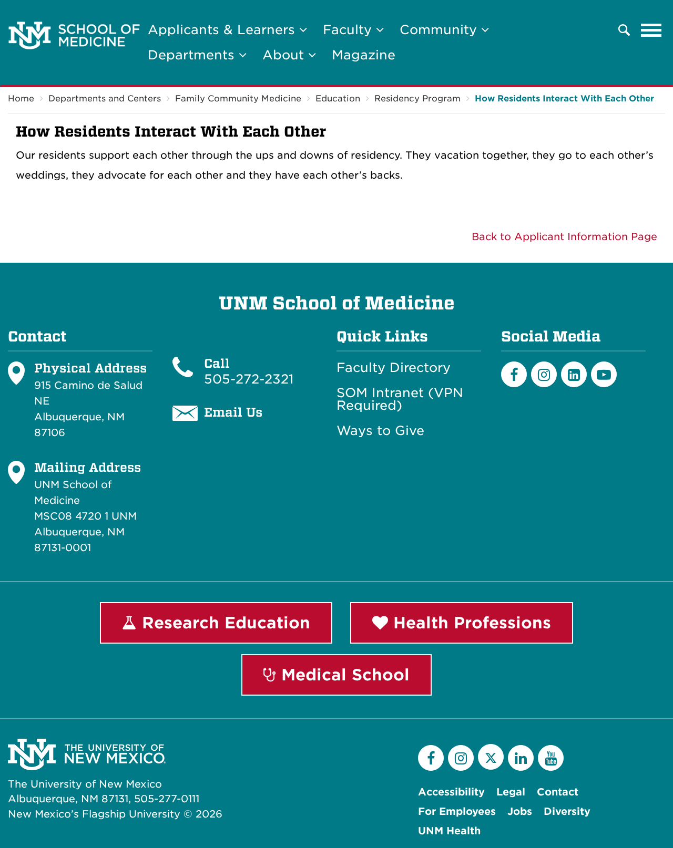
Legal (510, 792)
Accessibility (451, 792)
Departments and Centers (104, 99)
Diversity (567, 811)
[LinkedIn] (574, 374)
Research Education (223, 622)
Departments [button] (193, 55)
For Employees (457, 811)
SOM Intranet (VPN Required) (399, 399)
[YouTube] (551, 758)
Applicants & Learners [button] (223, 29)
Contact (557, 792)
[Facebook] (514, 374)
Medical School (343, 674)
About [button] (285, 55)
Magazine (363, 55)
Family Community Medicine (238, 99)
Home (21, 99)
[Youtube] (604, 374)
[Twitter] (491, 757)
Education (337, 99)
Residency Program (417, 99)
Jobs (519, 811)
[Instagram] (544, 374)
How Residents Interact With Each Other (564, 99)
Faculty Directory (393, 367)
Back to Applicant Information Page (564, 237)
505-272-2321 (248, 379)
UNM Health (449, 831)
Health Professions (469, 622)
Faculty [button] (349, 29)
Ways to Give (380, 431)
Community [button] (440, 29)
